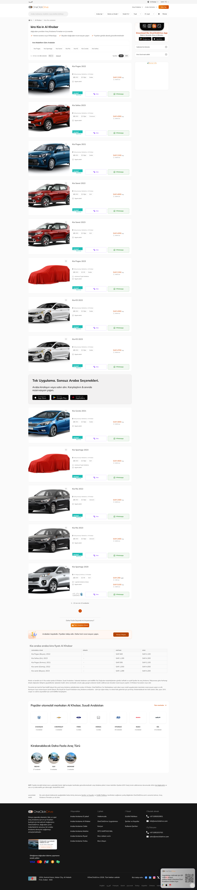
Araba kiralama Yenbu (79, 841)
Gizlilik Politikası (101, 795)
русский (130, 886)
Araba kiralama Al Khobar (80, 821)
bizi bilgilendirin (160, 785)
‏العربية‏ (109, 886)
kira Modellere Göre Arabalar (43, 43)
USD (126, 56)
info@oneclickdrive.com (159, 821)
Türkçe (137, 886)
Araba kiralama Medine (79, 831)
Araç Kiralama (136, 7)
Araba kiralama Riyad (78, 836)
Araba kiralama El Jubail (79, 816)
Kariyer (100, 826)
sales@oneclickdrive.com (159, 837)
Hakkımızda (102, 816)
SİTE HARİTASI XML (105, 831)
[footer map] (32, 878)
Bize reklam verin (104, 836)
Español (144, 886)
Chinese (152, 886)
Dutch (123, 886)
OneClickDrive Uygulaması (107, 821)
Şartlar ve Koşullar (88, 795)
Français (116, 886)
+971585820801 (156, 816)
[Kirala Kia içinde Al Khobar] (50, 78)
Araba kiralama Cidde (78, 826)
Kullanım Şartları (131, 826)
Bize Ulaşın (101, 841)
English (102, 886)
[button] (149, 14)
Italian (159, 886)
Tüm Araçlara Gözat (81, 625)
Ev (31, 20)
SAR (121, 56)
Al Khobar (38, 20)
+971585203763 (156, 832)
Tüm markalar (159, 705)
